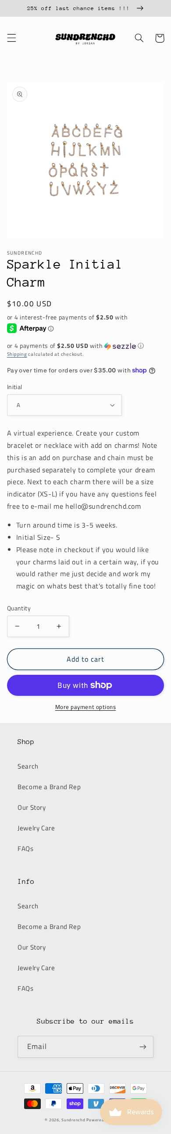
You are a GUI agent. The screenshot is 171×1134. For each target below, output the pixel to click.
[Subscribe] (143, 1046)
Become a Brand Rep (49, 787)
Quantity (19, 608)
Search (28, 766)
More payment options (85, 707)
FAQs (26, 848)
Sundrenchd (73, 1120)
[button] (11, 38)
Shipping (17, 354)
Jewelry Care (36, 828)
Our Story (32, 807)
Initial (14, 387)
